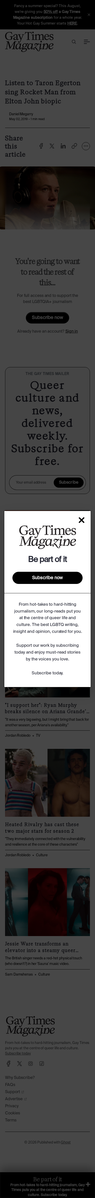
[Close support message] (82, 520)
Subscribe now (47, 578)
